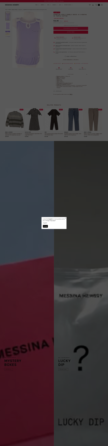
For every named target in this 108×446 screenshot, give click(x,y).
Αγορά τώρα (71, 32)
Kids (48, 4)
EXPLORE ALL (9, 369)
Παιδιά (9, 9)
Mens (37, 4)
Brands (54, 4)
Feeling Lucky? (63, 369)
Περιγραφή (71, 74)
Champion (57, 12)
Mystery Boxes (68, 4)
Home (6, 9)
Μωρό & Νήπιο (15, 9)
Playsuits (20, 9)
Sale (60, 4)
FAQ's (71, 94)
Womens (42, 4)
